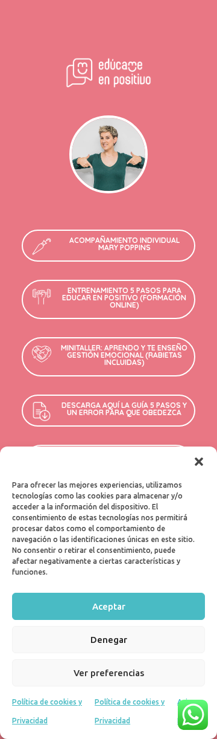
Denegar (108, 639)
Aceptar (108, 606)
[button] (199, 462)
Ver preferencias (109, 673)
